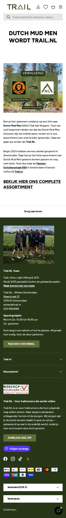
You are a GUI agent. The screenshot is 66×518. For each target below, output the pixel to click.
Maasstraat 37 (11, 296)
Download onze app (19, 437)
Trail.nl (13, 510)
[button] (53, 7)
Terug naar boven (33, 211)
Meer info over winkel (21, 343)
